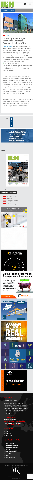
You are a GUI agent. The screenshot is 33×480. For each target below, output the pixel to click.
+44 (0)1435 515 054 (10, 418)
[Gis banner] (14, 227)
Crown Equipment (8, 46)
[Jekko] (14, 390)
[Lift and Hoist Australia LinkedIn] (11, 125)
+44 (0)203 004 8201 (10, 416)
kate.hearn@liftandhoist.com (13, 425)
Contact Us (9, 413)
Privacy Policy (19, 476)
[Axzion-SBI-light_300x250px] (14, 319)
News (7, 35)
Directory (8, 433)
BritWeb (19, 478)
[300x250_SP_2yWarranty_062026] (14, 341)
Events (8, 431)
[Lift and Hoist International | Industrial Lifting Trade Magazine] (7, 4)
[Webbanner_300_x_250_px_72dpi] (14, 270)
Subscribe (10, 476)
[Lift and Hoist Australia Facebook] (11, 119)
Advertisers (9, 435)
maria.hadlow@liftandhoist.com (14, 421)
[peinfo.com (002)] (14, 249)
